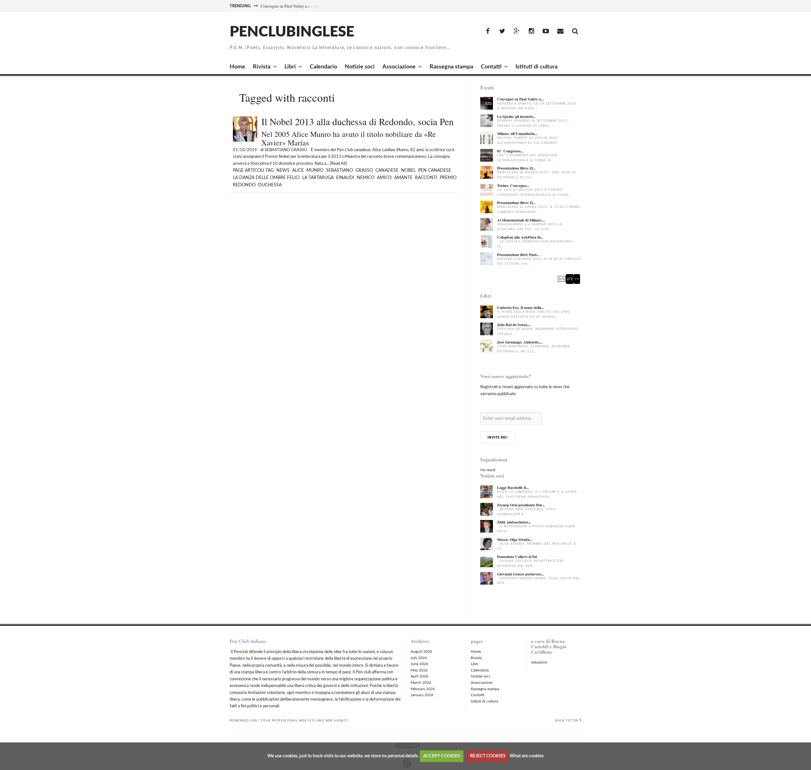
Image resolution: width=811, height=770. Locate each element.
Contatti (491, 67)
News (283, 170)
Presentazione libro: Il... (516, 168)
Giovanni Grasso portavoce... (520, 574)
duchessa (270, 185)
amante (403, 178)
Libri (290, 67)
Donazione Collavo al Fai (517, 556)
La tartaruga (318, 178)
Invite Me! (498, 437)
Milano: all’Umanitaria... (517, 133)
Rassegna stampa (451, 67)
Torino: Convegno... (513, 185)
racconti (426, 178)
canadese (387, 170)
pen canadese (434, 170)
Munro (314, 170)
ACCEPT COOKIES (441, 756)
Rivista (262, 67)
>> (577, 279)
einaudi (345, 178)
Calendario (323, 67)
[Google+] (516, 31)
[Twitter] (502, 31)
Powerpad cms (244, 720)
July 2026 (419, 658)
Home (237, 67)
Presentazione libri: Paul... (518, 254)
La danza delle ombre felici (266, 178)
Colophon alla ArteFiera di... (520, 237)
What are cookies (527, 756)
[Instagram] (531, 31)
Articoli (254, 170)
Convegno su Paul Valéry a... (285, 6)
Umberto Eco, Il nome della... (520, 307)
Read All (338, 164)
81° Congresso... (510, 151)
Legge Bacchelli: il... (513, 487)
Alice (298, 170)
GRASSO (364, 170)
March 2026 (421, 682)
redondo (244, 185)
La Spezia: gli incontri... (516, 116)
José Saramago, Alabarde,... (519, 342)
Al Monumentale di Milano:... (521, 220)
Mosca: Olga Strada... (514, 539)
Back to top (566, 720)
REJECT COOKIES (488, 756)
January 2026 (422, 695)
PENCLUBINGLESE (292, 32)
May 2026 (419, 670)
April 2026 (419, 676)
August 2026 (421, 651)
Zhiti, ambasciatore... (514, 522)
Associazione (399, 67)
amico (384, 178)
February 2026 (423, 689)
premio (448, 178)
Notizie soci (360, 67)
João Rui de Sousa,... (514, 324)
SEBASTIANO (339, 170)
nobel (408, 170)
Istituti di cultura (536, 67)
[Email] (560, 31)
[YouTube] (546, 31)
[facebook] (487, 31)
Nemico (365, 178)
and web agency (332, 720)
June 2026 (419, 664)
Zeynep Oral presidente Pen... (521, 505)
